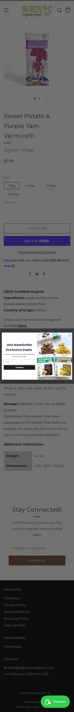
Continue (19, 367)
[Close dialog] (69, 334)
